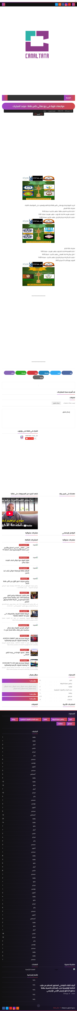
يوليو (18, 737)
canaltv (73, 994)
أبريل (18, 744)
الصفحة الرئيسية (52, 111)
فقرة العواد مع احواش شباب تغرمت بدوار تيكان (17, 561)
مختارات (55, 699)
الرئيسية (68, 97)
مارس (18, 748)
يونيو (18, 740)
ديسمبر (18, 759)
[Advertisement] (38, 87)
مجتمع (55, 696)
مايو (18, 785)
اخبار (55, 680)
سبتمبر (18, 770)
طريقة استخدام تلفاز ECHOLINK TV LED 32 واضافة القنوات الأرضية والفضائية (16, 664)
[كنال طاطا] (38, 44)
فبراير (18, 752)
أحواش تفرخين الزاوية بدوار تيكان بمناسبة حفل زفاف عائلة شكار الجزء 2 (16, 628)
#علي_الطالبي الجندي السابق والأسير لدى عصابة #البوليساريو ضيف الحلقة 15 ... (15, 549)
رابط (34, 980)
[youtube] (69, 4)
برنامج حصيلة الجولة (55, 683)
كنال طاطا (56, 1008)
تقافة (55, 686)
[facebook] (63, 4)
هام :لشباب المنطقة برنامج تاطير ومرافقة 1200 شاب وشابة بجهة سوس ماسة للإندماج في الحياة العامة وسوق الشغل (16, 598)
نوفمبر (18, 763)
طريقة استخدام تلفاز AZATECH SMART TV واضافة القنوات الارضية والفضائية (16, 639)
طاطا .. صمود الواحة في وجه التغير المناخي (17, 653)
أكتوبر (18, 766)
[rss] (59, 4)
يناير (18, 755)
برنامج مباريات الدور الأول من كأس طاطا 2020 (16, 582)
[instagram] (66, 4)
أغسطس (18, 774)
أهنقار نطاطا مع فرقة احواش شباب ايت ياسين (16, 571)
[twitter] (56, 4)
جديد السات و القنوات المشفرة (55, 690)
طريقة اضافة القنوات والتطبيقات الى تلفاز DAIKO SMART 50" (16, 614)
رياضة (45, 111)
